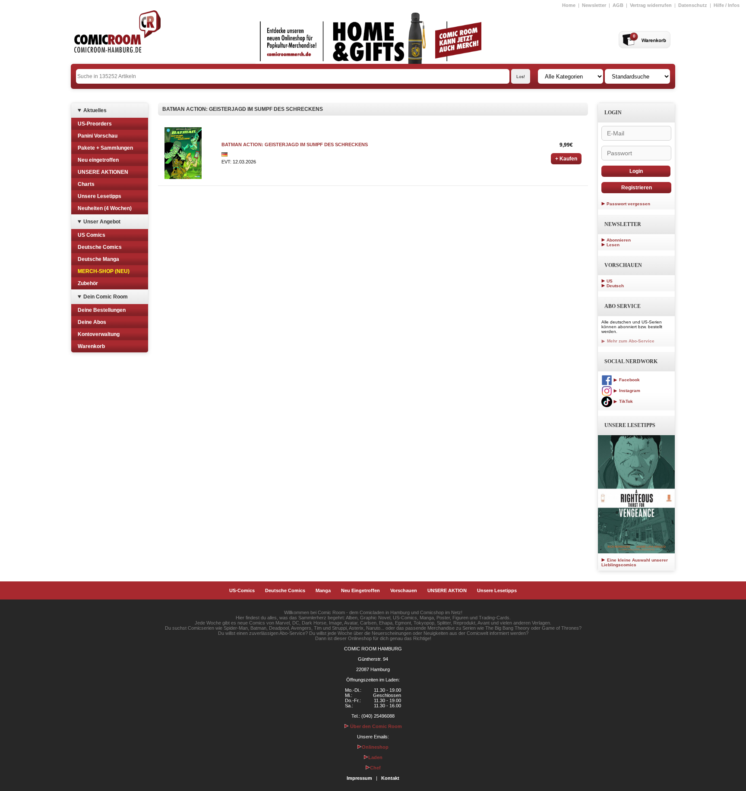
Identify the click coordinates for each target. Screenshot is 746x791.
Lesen (613, 244)
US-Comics (242, 590)
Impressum (359, 778)
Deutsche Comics (100, 247)
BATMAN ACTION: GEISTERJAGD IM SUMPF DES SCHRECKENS (294, 144)
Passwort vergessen (628, 203)
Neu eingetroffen (98, 160)
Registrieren (636, 188)
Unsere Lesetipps (99, 196)
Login (636, 171)
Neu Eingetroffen (360, 590)
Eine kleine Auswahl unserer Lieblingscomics (634, 562)
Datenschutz (692, 5)
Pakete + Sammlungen (105, 148)
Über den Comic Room (375, 726)
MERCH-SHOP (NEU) (104, 271)
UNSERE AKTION (447, 590)
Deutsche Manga (98, 259)
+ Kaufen (566, 159)
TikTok (625, 401)
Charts (86, 184)
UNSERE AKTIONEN (103, 172)
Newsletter (594, 5)
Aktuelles (95, 110)
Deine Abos (92, 322)
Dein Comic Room (105, 297)
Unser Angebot (101, 222)
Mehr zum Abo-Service (630, 341)
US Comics (91, 235)
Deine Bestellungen (102, 310)
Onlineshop (375, 747)
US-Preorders (95, 124)
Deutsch (615, 285)
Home (568, 5)
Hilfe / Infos (727, 5)
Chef (375, 767)
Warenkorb (91, 346)
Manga (323, 590)
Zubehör (88, 283)
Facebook (629, 379)
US (610, 281)
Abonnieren (619, 240)
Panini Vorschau (97, 136)
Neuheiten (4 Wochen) (105, 208)
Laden (375, 757)
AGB (618, 5)
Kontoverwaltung (99, 334)
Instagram (629, 390)
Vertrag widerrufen (651, 5)
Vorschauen (403, 590)
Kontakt (390, 778)
